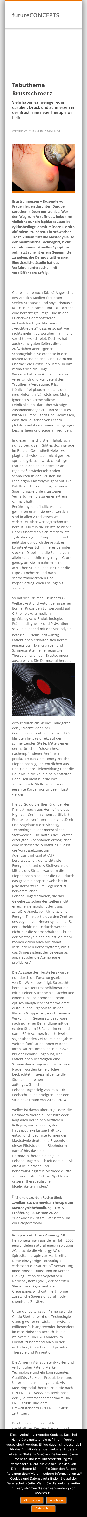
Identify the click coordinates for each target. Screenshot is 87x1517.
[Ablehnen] (81, 1472)
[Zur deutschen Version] (68, 7)
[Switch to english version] (73, 7)
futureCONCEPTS (35, 15)
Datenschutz (43, 1508)
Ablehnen (56, 1500)
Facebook (62, 19)
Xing (68, 19)
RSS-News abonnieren (74, 19)
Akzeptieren (32, 1500)
